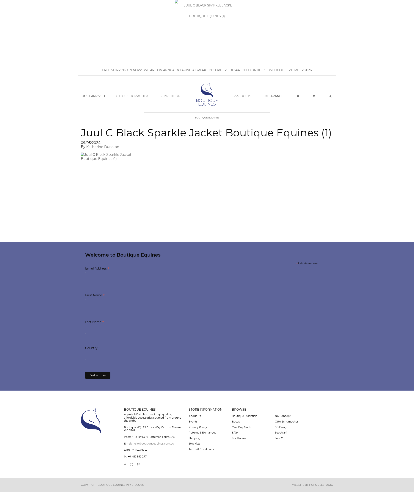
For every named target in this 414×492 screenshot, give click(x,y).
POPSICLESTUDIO (321, 484)
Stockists (194, 443)
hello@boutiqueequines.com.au (153, 443)
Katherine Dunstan (102, 147)
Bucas (236, 421)
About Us (195, 416)
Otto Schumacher (132, 96)
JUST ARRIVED (94, 96)
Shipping (194, 438)
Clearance (274, 96)
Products (242, 96)
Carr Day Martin (242, 427)
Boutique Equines (207, 117)
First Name (95, 295)
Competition (169, 96)
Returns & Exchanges (202, 432)
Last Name (94, 322)
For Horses (239, 438)
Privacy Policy (198, 427)
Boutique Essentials (244, 416)
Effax (235, 432)
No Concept (283, 416)
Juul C (279, 438)
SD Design (281, 427)
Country (91, 348)
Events (193, 421)
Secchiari (281, 432)
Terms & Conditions (201, 449)
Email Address (97, 268)
